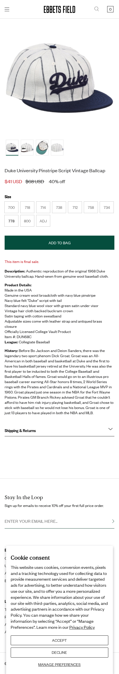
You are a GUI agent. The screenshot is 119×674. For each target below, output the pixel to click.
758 (93, 209)
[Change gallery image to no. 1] (27, 148)
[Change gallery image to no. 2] (42, 148)
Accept (59, 640)
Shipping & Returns (20, 430)
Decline (59, 652)
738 (61, 209)
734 (109, 209)
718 (29, 209)
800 (29, 222)
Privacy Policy (82, 627)
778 (11, 221)
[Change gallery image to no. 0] (12, 148)
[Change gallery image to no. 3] (57, 148)
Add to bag (60, 242)
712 (77, 209)
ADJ (45, 222)
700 (13, 209)
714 (45, 209)
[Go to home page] (59, 9)
